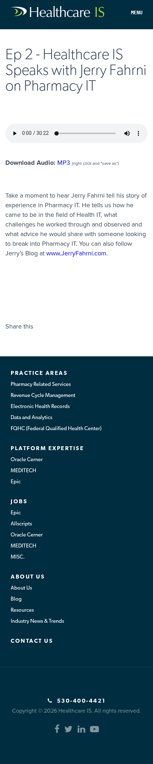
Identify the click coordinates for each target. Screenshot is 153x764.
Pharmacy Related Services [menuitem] (41, 384)
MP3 (63, 163)
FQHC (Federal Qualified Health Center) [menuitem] (56, 429)
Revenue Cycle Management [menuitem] (43, 395)
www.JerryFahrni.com (76, 253)
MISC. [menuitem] (18, 557)
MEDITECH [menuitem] (23, 471)
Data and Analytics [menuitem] (31, 418)
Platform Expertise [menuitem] (47, 449)
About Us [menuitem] (28, 577)
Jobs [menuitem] (19, 502)
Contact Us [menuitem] (32, 641)
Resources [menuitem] (22, 610)
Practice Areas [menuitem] (39, 373)
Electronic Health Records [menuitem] (40, 406)
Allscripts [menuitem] (21, 524)
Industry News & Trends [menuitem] (37, 621)
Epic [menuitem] (16, 482)
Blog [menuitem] (16, 599)
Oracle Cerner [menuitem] (27, 460)
